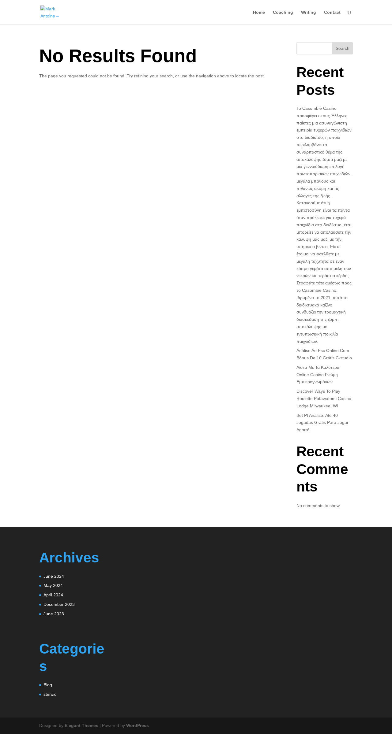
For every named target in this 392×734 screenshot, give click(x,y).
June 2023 (53, 613)
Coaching (283, 12)
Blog (47, 684)
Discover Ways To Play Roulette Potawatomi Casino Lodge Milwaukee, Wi (323, 398)
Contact (332, 12)
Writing (308, 12)
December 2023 (59, 604)
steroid (50, 694)
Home (259, 12)
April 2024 (53, 594)
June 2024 (53, 576)
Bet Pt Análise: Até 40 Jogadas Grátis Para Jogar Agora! (322, 422)
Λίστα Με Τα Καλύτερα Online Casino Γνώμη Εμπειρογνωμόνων (317, 374)
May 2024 (53, 585)
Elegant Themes (81, 725)
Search (342, 48)
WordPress (137, 725)
